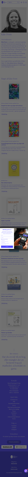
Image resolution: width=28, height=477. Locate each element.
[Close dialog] (26, 229)
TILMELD (7, 246)
